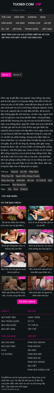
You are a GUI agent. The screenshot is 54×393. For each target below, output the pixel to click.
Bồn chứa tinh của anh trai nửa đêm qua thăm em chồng (40, 271)
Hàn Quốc (6, 23)
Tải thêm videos (27, 301)
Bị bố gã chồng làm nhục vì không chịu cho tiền (13, 247)
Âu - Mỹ (5, 29)
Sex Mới (32, 350)
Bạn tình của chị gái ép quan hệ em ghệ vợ (13, 270)
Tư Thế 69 (41, 180)
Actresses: (5, 185)
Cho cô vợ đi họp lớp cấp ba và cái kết (40, 224)
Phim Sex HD (7, 176)
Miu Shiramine (19, 185)
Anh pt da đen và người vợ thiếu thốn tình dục (40, 294)
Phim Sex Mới (35, 354)
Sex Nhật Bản (8, 317)
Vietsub (17, 29)
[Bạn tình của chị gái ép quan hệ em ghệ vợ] (13, 260)
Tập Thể (32, 329)
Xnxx (43, 17)
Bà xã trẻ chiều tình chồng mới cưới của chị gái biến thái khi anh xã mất (13, 224)
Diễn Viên (19, 17)
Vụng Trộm (34, 317)
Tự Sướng (7, 354)
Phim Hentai (34, 346)
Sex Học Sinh (8, 346)
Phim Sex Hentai (36, 342)
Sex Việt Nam (8, 329)
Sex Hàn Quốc (8, 325)
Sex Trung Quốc (10, 321)
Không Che (34, 23)
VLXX (3, 350)
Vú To (31, 321)
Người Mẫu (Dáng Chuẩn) (28, 176)
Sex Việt (32, 366)
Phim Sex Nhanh (36, 362)
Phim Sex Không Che (39, 370)
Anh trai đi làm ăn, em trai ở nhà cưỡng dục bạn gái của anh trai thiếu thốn (41, 247)
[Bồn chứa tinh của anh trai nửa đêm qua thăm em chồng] (40, 260)
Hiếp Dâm (33, 172)
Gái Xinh (20, 23)
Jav (9, 189)
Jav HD (23, 172)
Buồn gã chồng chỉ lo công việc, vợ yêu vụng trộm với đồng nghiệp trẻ (13, 294)
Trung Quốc (32, 29)
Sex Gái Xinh (7, 342)
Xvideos (32, 17)
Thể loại (6, 17)
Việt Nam (47, 29)
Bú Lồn (30, 180)
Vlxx (50, 180)
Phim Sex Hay (7, 180)
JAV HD (47, 23)
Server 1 (6, 75)
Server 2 (17, 75)
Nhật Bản (21, 180)
